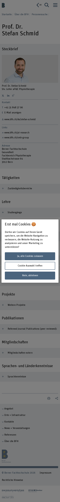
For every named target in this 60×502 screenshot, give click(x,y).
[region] (30, 251)
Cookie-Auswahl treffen (30, 266)
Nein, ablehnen (30, 275)
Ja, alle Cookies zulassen (30, 256)
